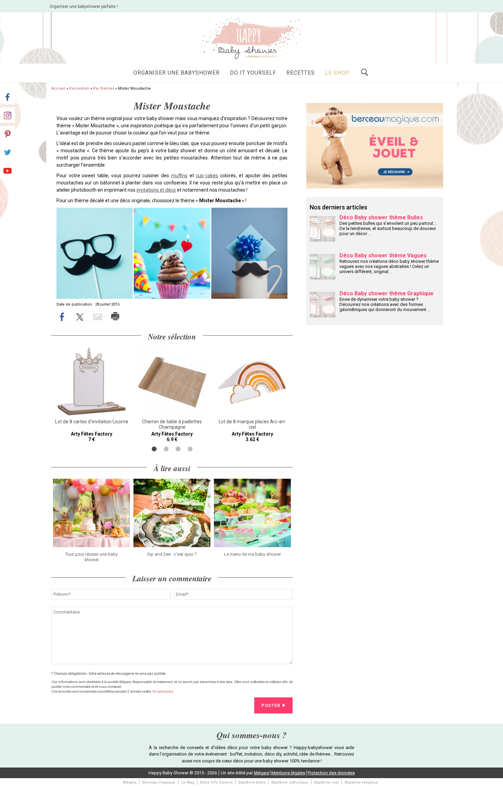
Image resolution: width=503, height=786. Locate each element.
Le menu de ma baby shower (252, 554)
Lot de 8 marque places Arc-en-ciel (252, 424)
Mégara (261, 772)
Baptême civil (326, 782)
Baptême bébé (252, 782)
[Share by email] (97, 316)
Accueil (58, 88)
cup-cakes (207, 175)
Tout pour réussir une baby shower (91, 557)
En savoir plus (162, 691)
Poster (270, 705)
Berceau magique (158, 782)
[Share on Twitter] (79, 316)
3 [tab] (178, 449)
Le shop (337, 72)
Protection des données (331, 772)
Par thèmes (103, 88)
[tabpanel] (91, 394)
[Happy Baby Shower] (251, 37)
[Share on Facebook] (61, 316)
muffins (179, 175)
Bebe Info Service (216, 782)
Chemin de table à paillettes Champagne (172, 424)
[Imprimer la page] (115, 316)
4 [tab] (190, 449)
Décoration (79, 88)
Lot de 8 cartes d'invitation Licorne (91, 421)
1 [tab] (154, 449)
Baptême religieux (361, 782)
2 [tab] (166, 449)
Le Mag (187, 782)
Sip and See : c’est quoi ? (172, 554)
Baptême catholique (289, 782)
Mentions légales (288, 772)
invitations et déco (156, 190)
